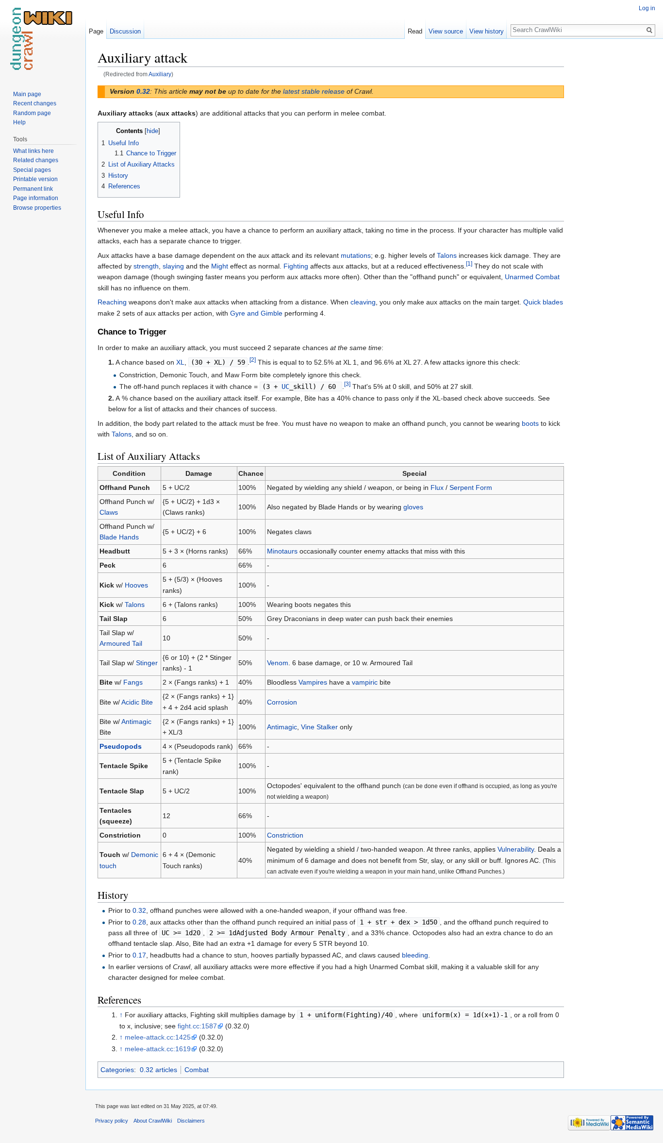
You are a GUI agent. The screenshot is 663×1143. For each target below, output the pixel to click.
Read (415, 31)
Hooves (136, 585)
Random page (32, 113)
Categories (117, 1070)
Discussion (125, 31)
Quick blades (543, 302)
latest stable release (314, 91)
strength (146, 266)
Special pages (32, 170)
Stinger (147, 663)
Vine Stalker (319, 727)
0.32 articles (158, 1070)
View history (486, 31)
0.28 (139, 922)
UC (285, 386)
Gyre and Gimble (256, 313)
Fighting (295, 266)
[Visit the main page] (43, 39)
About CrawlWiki (152, 1121)
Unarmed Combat (532, 277)
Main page (27, 94)
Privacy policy (111, 1121)
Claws (108, 512)
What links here (33, 151)
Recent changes (34, 103)
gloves (413, 507)
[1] (469, 263)
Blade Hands (119, 537)
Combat (196, 1070)
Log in (647, 8)
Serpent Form (470, 487)
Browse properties (37, 207)
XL (180, 362)
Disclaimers (191, 1121)
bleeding (415, 955)
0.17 (139, 955)
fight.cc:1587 (197, 1026)
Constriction (285, 835)
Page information (35, 198)
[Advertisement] (612, 194)
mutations (356, 255)
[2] (252, 359)
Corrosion (282, 702)
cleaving (363, 302)
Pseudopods (120, 746)
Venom (277, 663)
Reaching (112, 302)
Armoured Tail (120, 643)
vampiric (365, 682)
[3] (347, 384)
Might (219, 266)
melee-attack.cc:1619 (158, 1049)
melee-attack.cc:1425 (158, 1037)
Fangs (133, 682)
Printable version (35, 179)
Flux (437, 487)
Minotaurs (282, 551)
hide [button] (152, 131)
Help (19, 122)
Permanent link (33, 188)
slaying (173, 266)
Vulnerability (515, 849)
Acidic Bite (137, 702)
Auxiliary (160, 74)
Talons (447, 255)
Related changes (35, 160)
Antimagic (136, 721)
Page (96, 31)
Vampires (312, 682)
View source (446, 31)
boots (530, 423)
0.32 (143, 91)
